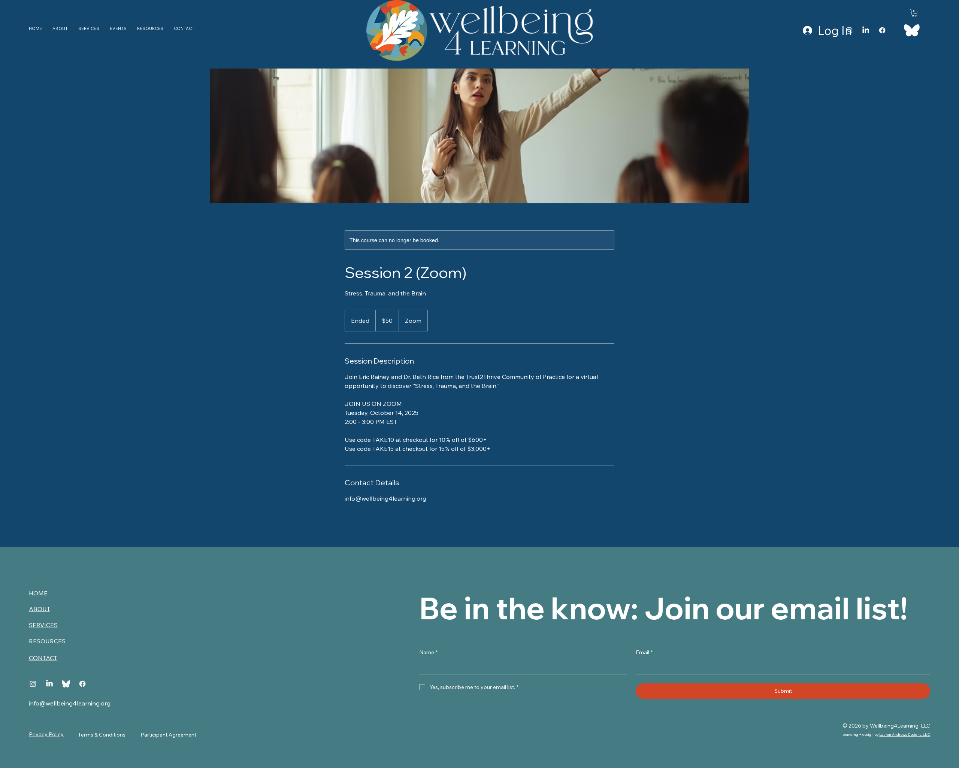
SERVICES (43, 625)
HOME (38, 593)
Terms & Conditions (101, 734)
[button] (914, 12)
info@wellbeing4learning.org (70, 703)
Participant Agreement (168, 734)
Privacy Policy (46, 734)
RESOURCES (47, 641)
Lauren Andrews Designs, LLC (904, 734)
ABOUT (39, 609)
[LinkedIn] (866, 30)
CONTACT (43, 658)
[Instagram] (849, 30)
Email (644, 652)
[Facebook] (882, 30)
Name (428, 652)
